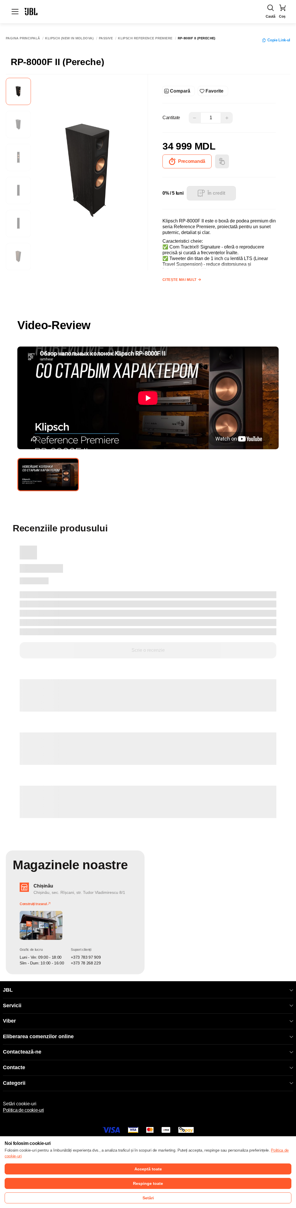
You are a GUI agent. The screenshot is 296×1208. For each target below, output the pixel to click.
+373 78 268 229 (86, 963)
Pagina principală (23, 38)
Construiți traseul (33, 904)
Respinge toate (148, 1183)
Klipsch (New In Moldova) (69, 38)
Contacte (14, 1067)
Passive (106, 38)
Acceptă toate (148, 1169)
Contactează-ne (22, 1052)
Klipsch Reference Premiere (145, 38)
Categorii (14, 1083)
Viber (9, 1021)
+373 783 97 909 (86, 957)
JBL (8, 990)
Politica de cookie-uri (23, 1110)
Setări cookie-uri (19, 1103)
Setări (148, 1198)
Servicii (12, 1005)
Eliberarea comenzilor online (38, 1036)
